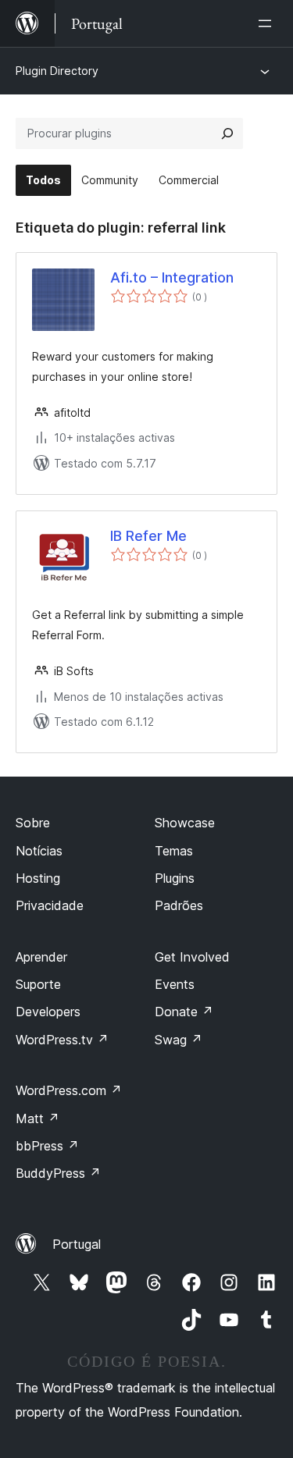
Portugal (76, 1244)
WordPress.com (69, 1090)
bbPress (47, 1146)
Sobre (33, 822)
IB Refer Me (148, 536)
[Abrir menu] (268, 23)
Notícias (39, 851)
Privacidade (50, 905)
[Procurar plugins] (227, 133)
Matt (37, 1118)
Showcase (185, 822)
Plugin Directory (57, 70)
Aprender (41, 957)
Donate (184, 1011)
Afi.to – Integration (172, 277)
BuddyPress (58, 1173)
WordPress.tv (62, 1039)
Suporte (38, 984)
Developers (48, 1011)
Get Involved (192, 957)
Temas (174, 851)
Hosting (38, 878)
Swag (178, 1039)
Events (175, 984)
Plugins (175, 878)
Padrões (179, 905)
